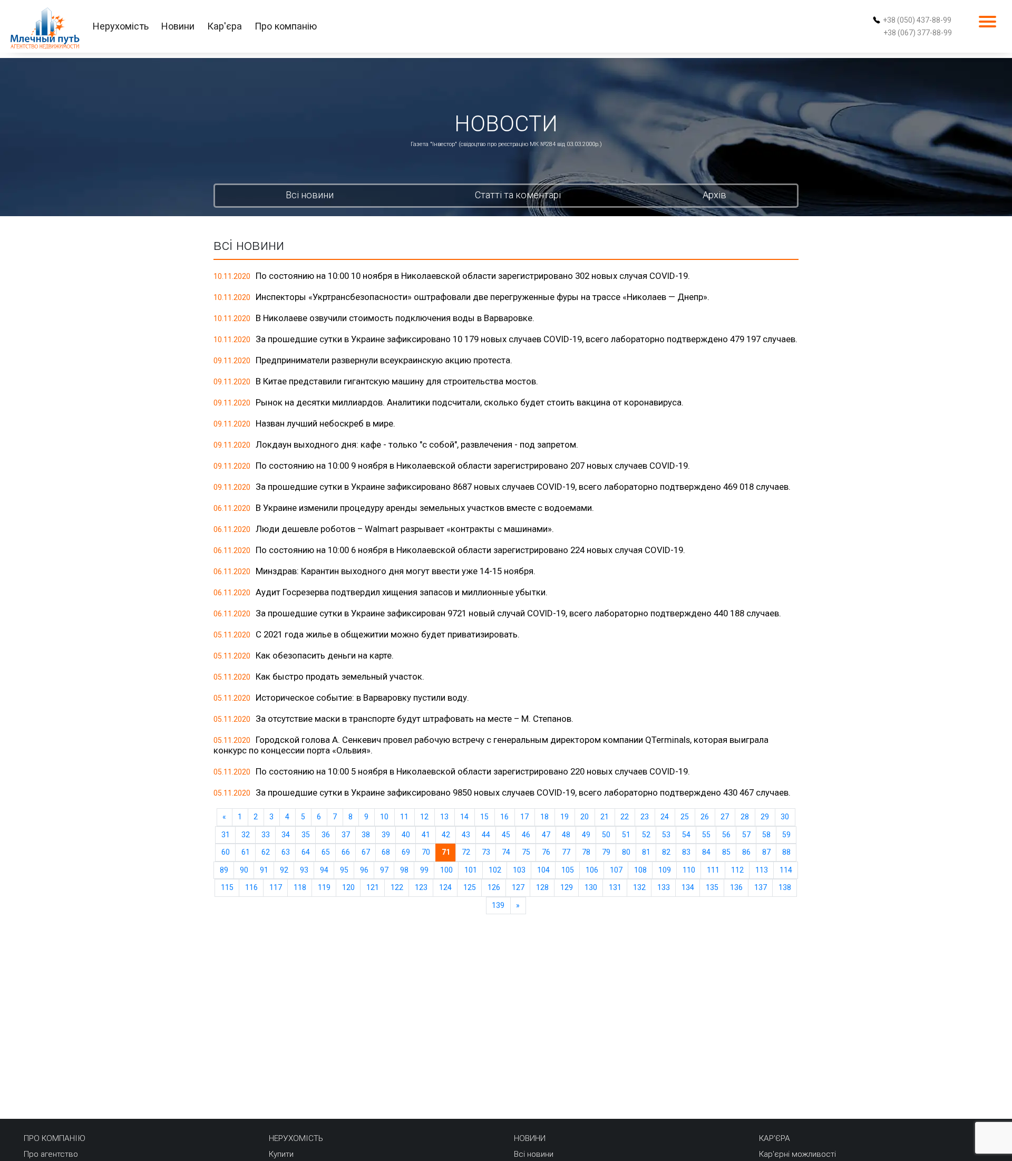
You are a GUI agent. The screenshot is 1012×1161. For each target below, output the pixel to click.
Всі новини (310, 194)
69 (406, 852)
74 (506, 852)
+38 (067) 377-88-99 (917, 32)
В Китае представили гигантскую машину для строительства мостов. (397, 381)
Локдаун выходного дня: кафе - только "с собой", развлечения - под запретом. (417, 444)
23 (644, 816)
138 (785, 887)
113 (761, 870)
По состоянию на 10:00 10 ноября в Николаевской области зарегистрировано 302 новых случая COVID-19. (473, 275)
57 (746, 834)
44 (486, 834)
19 (564, 816)
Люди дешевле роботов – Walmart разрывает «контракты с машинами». (405, 529)
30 (785, 816)
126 (494, 887)
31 (225, 834)
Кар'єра (224, 26)
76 (546, 852)
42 (446, 834)
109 (664, 870)
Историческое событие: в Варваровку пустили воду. (362, 697)
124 (445, 887)
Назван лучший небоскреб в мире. (325, 423)
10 (384, 816)
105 (567, 870)
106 (592, 870)
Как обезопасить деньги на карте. (325, 655)
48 (566, 834)
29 (765, 816)
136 (736, 887)
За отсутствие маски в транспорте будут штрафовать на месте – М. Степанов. (414, 718)
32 (245, 834)
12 (424, 816)
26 (704, 816)
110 (689, 870)
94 (324, 870)
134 (688, 887)
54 (686, 834)
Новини (177, 26)
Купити (281, 1154)
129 (566, 887)
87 (766, 852)
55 (706, 834)
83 (686, 852)
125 (469, 887)
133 (663, 887)
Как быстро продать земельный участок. (340, 676)
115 (227, 887)
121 (372, 887)
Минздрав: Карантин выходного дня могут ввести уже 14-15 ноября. (396, 571)
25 (684, 816)
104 (543, 870)
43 (466, 834)
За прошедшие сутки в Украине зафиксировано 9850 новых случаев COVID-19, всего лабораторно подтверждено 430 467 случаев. (523, 792)
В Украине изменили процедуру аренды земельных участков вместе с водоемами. (425, 507)
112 (737, 870)
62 (265, 852)
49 (586, 834)
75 (526, 852)
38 (366, 834)
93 (304, 870)
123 (421, 887)
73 (486, 852)
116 (251, 887)
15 (484, 816)
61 (245, 852)
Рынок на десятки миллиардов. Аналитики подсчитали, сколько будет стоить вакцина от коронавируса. (470, 402)
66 (346, 852)
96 (364, 870)
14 (464, 816)
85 (726, 852)
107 (616, 870)
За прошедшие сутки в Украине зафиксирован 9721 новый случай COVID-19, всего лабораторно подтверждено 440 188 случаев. (518, 613)
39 (386, 834)
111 (713, 870)
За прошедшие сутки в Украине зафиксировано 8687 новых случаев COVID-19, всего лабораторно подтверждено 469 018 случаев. (523, 486)
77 (566, 852)
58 (766, 834)
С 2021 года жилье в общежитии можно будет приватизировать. (388, 634)
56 (726, 834)
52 (646, 834)
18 (544, 816)
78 (586, 852)
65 (326, 852)
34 (285, 834)
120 (348, 887)
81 (646, 852)
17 (524, 816)
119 (324, 887)
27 (725, 816)
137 (760, 887)
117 (275, 887)
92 (284, 870)
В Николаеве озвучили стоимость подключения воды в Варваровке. (395, 318)
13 (444, 816)
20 (584, 816)
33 (265, 834)
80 (626, 852)
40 (406, 834)
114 (786, 870)
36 (326, 834)
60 (225, 852)
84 (706, 852)
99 (424, 870)
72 (466, 852)
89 (224, 870)
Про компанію (286, 26)
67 (366, 852)
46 (526, 834)
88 (786, 852)
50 (606, 834)
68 (386, 852)
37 (346, 834)
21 (604, 816)
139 (498, 905)
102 (495, 870)
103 (519, 870)
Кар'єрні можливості (797, 1154)
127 (518, 887)
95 (344, 870)
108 (640, 870)
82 (666, 852)
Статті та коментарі (518, 194)
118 (300, 887)
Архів (714, 194)
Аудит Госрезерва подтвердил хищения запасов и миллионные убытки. (402, 592)
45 (506, 834)
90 (244, 870)
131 (615, 887)
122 (397, 887)
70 (426, 852)
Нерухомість (121, 26)
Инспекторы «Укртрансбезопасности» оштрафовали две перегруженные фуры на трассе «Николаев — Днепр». (482, 297)
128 (542, 887)
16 (504, 816)
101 (470, 870)
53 (666, 834)
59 (786, 834)
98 (404, 870)
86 (746, 852)
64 (305, 852)
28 (745, 816)
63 (285, 852)
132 (639, 887)
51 (626, 834)
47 (546, 834)
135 (712, 887)
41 (426, 834)
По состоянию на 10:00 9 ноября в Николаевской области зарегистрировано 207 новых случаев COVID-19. (473, 465)
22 (624, 816)
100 (446, 870)
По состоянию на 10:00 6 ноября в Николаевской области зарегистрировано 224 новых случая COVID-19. (470, 550)
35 (305, 834)
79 (606, 852)
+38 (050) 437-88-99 (917, 20)
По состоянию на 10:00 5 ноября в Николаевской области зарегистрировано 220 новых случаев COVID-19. (473, 771)
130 (591, 887)
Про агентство (51, 1154)
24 (664, 816)
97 (384, 870)
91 (264, 870)
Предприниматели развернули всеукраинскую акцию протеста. (384, 360)
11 (404, 816)
